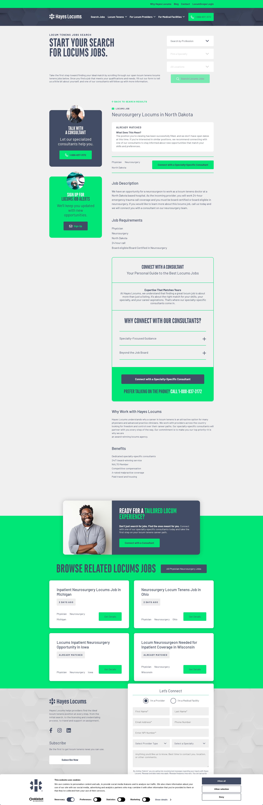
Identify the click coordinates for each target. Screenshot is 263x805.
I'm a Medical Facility (188, 700)
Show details (161, 799)
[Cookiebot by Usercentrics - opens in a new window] (36, 800)
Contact (185, 3)
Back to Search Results (130, 101)
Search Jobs (98, 16)
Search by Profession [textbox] (182, 40)
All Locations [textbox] (177, 66)
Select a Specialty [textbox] (184, 743)
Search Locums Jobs (192, 78)
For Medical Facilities (170, 16)
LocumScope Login (203, 3)
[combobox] (190, 41)
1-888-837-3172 (78, 155)
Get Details (110, 616)
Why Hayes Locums (160, 3)
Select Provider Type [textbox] (146, 743)
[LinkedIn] (69, 730)
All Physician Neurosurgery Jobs (183, 568)
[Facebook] (50, 730)
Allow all (221, 781)
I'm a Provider (157, 700)
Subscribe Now (70, 759)
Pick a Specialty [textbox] (179, 53)
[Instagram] (59, 730)
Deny (221, 797)
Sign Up (78, 226)
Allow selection (221, 789)
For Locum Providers (141, 16)
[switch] (97, 799)
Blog (176, 3)
